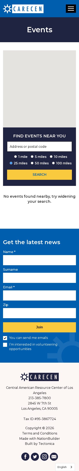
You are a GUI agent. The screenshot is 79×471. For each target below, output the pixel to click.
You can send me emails (28, 338)
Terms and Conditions (39, 433)
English (62, 467)
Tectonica (46, 444)
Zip (5, 305)
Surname (10, 270)
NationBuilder (48, 439)
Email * (9, 287)
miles (41, 157)
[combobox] (65, 467)
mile (23, 157)
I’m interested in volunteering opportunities (33, 347)
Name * (9, 252)
